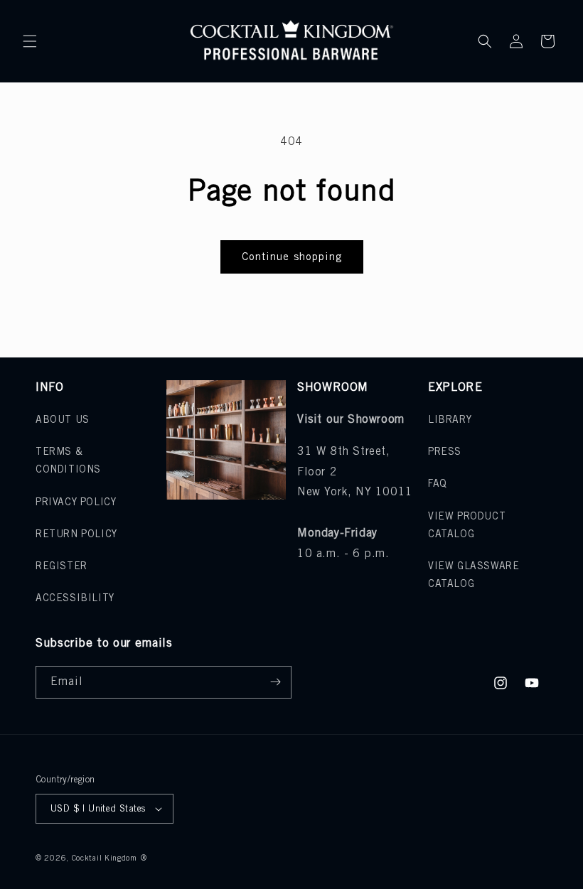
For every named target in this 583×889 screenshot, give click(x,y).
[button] (30, 41)
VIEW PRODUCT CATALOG (467, 525)
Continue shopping (292, 257)
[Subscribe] (275, 682)
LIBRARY (449, 420)
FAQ (437, 484)
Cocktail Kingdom (104, 858)
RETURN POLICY (76, 534)
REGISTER (61, 566)
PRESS (444, 452)
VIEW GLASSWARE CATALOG (473, 575)
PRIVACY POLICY (76, 502)
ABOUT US (63, 420)
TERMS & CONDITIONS (68, 461)
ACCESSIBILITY (75, 598)
